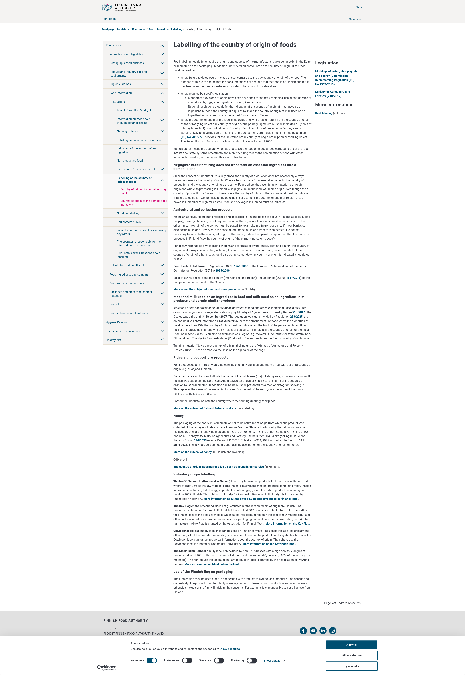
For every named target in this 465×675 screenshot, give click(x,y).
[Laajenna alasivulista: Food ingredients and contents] (162, 274)
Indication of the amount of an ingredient (136, 150)
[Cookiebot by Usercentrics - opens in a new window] (106, 668)
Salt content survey (129, 222)
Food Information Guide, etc (134, 110)
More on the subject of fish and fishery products (204, 408)
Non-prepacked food (130, 160)
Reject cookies (352, 666)
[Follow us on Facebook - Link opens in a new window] (303, 630)
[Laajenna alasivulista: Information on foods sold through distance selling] (162, 120)
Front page (109, 19)
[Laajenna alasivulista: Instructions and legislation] (162, 54)
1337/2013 (293, 278)
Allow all (351, 644)
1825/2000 (222, 270)
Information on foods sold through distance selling (133, 121)
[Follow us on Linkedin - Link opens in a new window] (323, 630)
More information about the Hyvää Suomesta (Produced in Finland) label (250, 499)
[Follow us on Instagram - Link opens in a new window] (332, 630)
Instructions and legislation (127, 54)
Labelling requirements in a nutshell (139, 140)
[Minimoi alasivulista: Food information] (162, 92)
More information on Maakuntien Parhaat (212, 564)
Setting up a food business (127, 63)
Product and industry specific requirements (128, 73)
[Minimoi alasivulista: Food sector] (162, 45)
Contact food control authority (129, 313)
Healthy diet (113, 340)
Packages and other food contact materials (131, 293)
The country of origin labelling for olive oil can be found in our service (218, 466)
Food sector (139, 29)
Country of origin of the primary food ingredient (143, 202)
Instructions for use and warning (137, 169)
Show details (272, 660)
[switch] (187, 660)
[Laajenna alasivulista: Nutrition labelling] (162, 213)
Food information (159, 29)
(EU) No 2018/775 (193, 137)
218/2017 (298, 312)
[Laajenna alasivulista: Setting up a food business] (162, 63)
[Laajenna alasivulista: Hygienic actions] (162, 84)
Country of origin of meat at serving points (143, 191)
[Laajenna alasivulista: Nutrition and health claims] (162, 265)
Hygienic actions (120, 84)
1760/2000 (241, 266)
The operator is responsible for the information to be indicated (139, 243)
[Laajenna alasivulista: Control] (162, 304)
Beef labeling (323, 113)
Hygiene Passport (117, 322)
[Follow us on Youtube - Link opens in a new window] (313, 630)
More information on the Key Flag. (287, 523)
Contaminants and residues (127, 283)
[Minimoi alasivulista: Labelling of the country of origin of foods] (162, 179)
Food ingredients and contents (129, 274)
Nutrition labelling (128, 213)
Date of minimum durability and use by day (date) (142, 232)
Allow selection (352, 655)
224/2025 (200, 440)
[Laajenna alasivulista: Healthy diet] (162, 340)
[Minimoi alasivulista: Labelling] (162, 101)
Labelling (176, 29)
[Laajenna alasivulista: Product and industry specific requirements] (162, 73)
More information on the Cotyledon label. (269, 544)
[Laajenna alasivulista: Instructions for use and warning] (162, 169)
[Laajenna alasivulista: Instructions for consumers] (162, 331)
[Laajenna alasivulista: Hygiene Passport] (162, 322)
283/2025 (296, 316)
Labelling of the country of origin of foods (134, 179)
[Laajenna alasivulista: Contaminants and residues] (162, 283)
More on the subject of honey (192, 452)
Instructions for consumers (123, 331)
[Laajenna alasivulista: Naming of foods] (162, 131)
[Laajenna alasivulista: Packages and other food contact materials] (162, 293)
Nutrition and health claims (130, 265)
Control (114, 304)
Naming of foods (128, 131)
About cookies (230, 648)
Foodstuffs (123, 29)
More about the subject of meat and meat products (206, 289)
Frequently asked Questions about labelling (138, 255)
